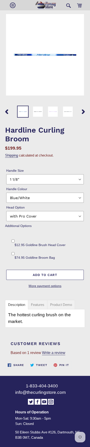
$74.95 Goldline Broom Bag (35, 257)
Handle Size (15, 170)
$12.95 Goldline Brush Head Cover (40, 245)
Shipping (11, 155)
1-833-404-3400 (42, 385)
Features (37, 304)
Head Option (15, 207)
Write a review (53, 353)
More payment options (45, 286)
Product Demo (61, 304)
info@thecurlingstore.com (40, 392)
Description (16, 304)
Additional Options (18, 226)
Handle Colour (16, 189)
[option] (22, 111)
